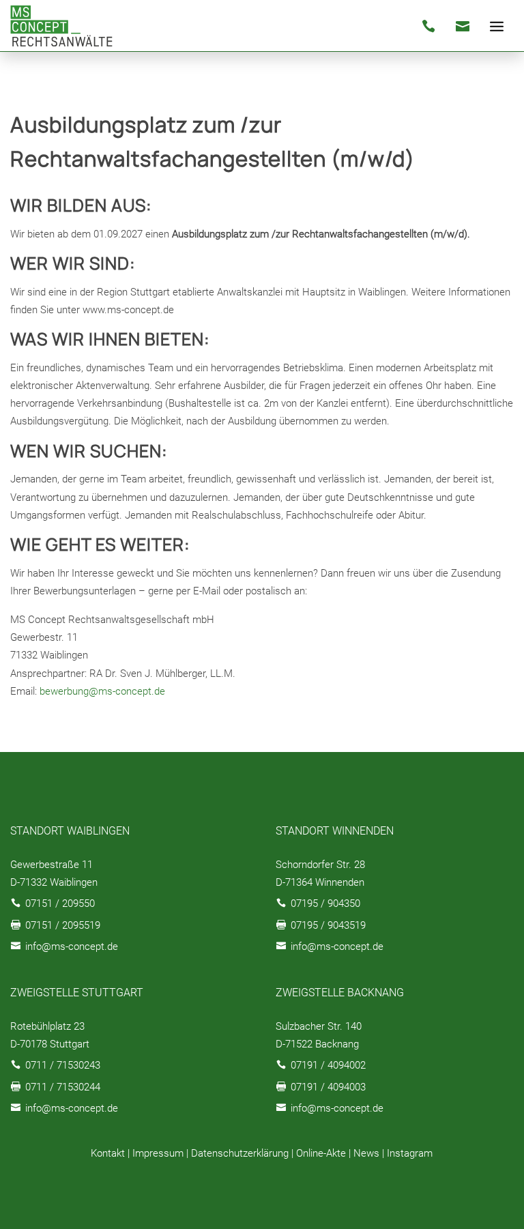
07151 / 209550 (60, 903)
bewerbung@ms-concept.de (102, 691)
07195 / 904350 (325, 903)
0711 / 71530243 (62, 1065)
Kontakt (108, 1153)
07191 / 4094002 (328, 1065)
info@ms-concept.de (71, 946)
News (366, 1153)
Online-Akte (321, 1153)
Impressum (158, 1153)
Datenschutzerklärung (240, 1153)
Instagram (410, 1153)
